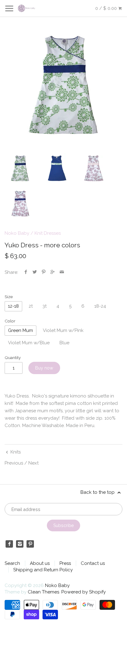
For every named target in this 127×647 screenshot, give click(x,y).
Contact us (93, 563)
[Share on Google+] (52, 272)
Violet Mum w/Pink (63, 330)
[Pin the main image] (44, 272)
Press (65, 563)
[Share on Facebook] (26, 272)
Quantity (13, 357)
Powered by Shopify (83, 592)
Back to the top (98, 492)
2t (31, 306)
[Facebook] (9, 544)
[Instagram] (19, 544)
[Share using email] (62, 272)
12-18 (13, 306)
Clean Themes (43, 592)
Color (10, 320)
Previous (14, 463)
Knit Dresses (48, 233)
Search (12, 563)
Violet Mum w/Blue (29, 342)
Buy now (44, 367)
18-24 (100, 306)
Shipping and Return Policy (43, 570)
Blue (64, 342)
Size (9, 296)
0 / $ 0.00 (106, 8)
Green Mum (20, 330)
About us (40, 563)
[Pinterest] (30, 544)
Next (33, 463)
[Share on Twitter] (35, 272)
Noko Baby (17, 233)
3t (45, 306)
